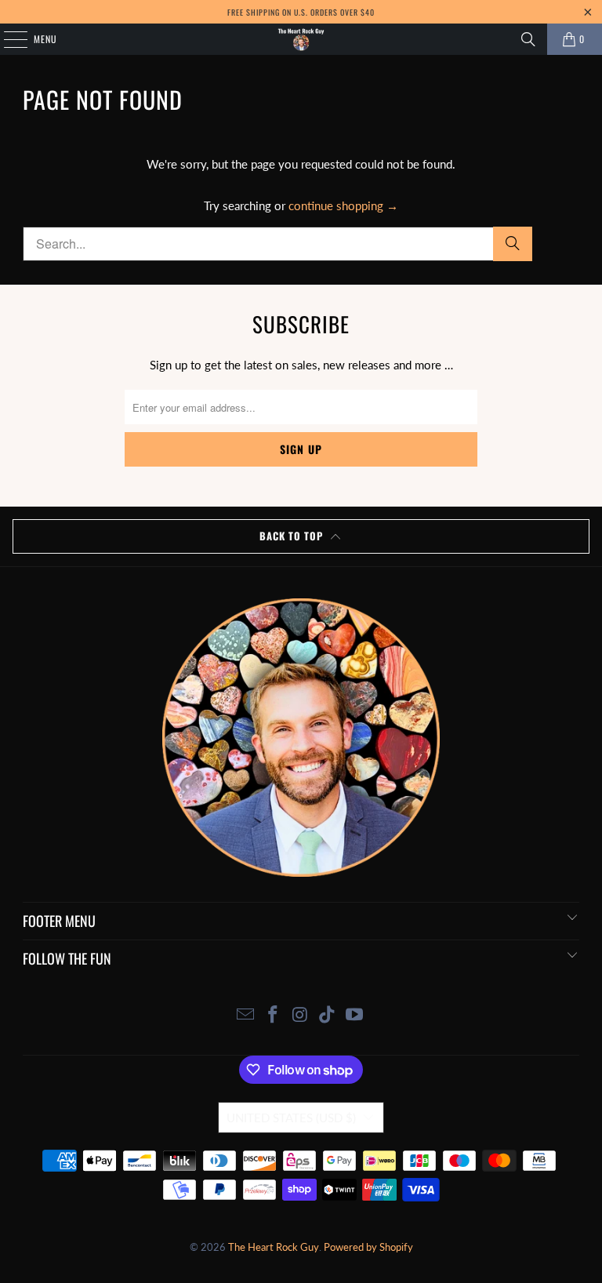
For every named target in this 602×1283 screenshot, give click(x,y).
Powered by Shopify (368, 1247)
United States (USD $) (291, 1117)
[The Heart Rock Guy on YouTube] (355, 1015)
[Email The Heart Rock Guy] (246, 1015)
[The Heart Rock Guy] (301, 39)
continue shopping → (343, 205)
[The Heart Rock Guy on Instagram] (300, 1015)
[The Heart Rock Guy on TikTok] (327, 1015)
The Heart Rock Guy (273, 1247)
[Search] (528, 39)
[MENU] (7, 39)
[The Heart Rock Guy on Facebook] (273, 1015)
